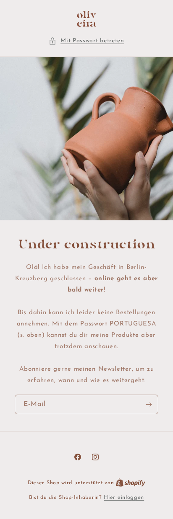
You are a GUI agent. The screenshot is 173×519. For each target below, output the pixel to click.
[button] (86, 41)
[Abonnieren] (148, 404)
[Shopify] (130, 482)
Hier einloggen (124, 497)
